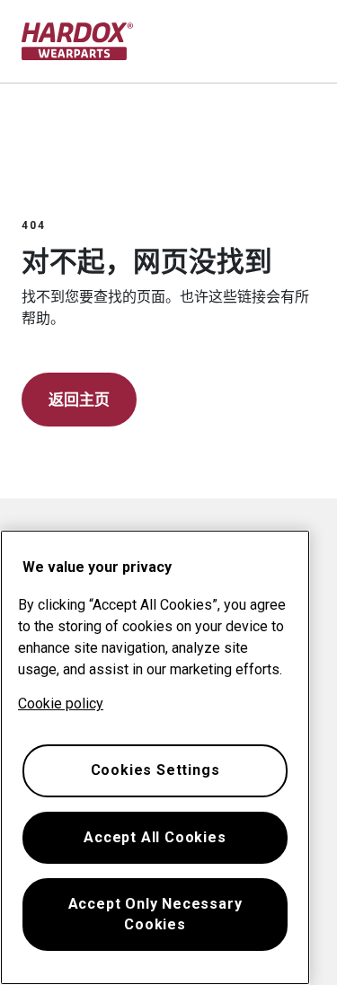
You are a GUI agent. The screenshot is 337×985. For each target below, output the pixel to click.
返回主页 (79, 400)
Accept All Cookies (155, 837)
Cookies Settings (155, 769)
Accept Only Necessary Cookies (155, 913)
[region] (155, 757)
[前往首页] (78, 41)
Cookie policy (60, 703)
